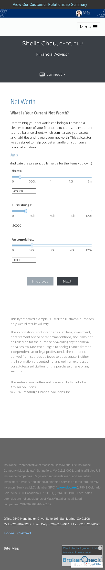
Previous (40, 281)
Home (9, 533)
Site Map (11, 548)
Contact (24, 533)
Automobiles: (23, 239)
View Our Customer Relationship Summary (50, 4)
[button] (88, 26)
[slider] (52, 177)
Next (67, 281)
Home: (17, 170)
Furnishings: (22, 205)
